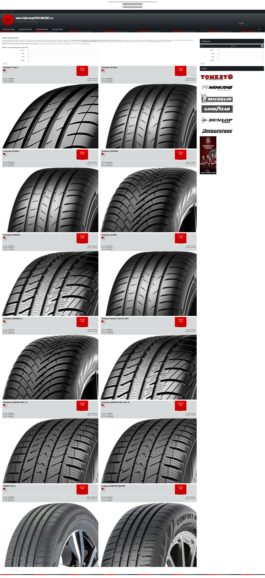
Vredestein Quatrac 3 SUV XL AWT (115, 318)
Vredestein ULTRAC (109, 235)
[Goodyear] (232, 109)
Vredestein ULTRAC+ (109, 67)
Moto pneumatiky (57, 29)
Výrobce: (22, 50)
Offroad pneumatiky (42, 29)
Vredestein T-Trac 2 (10, 67)
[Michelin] (232, 98)
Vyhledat (5, 63)
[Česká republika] (259, 29)
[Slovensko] (262, 29)
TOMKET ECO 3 (9, 486)
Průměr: (23, 60)
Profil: (23, 57)
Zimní (234, 46)
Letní (202, 46)
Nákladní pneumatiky (25, 29)
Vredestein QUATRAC (109, 151)
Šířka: (23, 53)
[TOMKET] (232, 77)
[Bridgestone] (232, 130)
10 (20, 570)
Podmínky (5, 11)
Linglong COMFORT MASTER (113, 486)
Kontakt (11, 11)
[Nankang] (232, 87)
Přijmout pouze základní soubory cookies (132, 7)
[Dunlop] (232, 120)
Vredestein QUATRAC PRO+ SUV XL (115, 402)
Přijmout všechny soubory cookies (132, 4)
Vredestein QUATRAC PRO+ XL (15, 402)
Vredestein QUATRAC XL (12, 318)
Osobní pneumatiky (9, 29)
